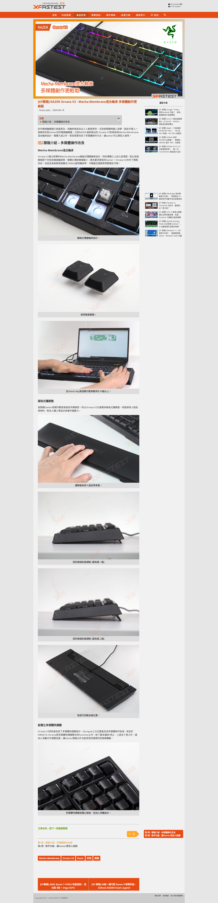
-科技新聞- (66, 14)
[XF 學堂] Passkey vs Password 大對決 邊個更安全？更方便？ (170, 205)
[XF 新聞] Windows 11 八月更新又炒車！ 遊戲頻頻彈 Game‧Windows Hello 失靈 (170, 233)
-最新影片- (140, 14)
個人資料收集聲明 (177, 896)
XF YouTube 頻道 (176, 4)
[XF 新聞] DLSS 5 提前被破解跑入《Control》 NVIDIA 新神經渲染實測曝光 (170, 121)
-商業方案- (125, 14)
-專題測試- (96, 14)
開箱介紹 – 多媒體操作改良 (56, 121)
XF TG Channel (175, 6)
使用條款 (166, 896)
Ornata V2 (68, 858)
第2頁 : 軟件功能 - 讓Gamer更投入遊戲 (57, 846)
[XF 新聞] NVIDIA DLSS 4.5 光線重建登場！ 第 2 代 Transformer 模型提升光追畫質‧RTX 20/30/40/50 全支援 (169, 151)
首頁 (54, 14)
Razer (80, 858)
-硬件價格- (110, 14)
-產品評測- (81, 14)
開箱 (96, 858)
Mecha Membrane (49, 858)
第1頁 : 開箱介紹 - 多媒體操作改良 (55, 842)
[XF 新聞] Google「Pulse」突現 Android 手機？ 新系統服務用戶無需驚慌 (170, 112)
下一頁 (131, 834)
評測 (89, 858)
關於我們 (158, 896)
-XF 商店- (155, 14)
